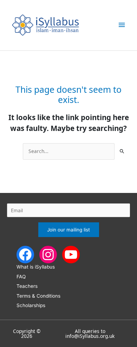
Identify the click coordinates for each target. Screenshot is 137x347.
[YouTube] (71, 254)
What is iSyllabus (36, 267)
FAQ (21, 276)
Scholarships (31, 305)
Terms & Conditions (38, 296)
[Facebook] (25, 254)
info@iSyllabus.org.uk (90, 336)
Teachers (27, 286)
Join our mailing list (68, 230)
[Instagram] (48, 254)
